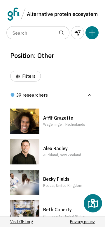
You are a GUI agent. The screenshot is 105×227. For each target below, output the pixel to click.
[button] (51, 121)
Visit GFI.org (21, 221)
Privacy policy (82, 221)
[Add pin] (92, 32)
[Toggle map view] (93, 203)
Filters (28, 76)
